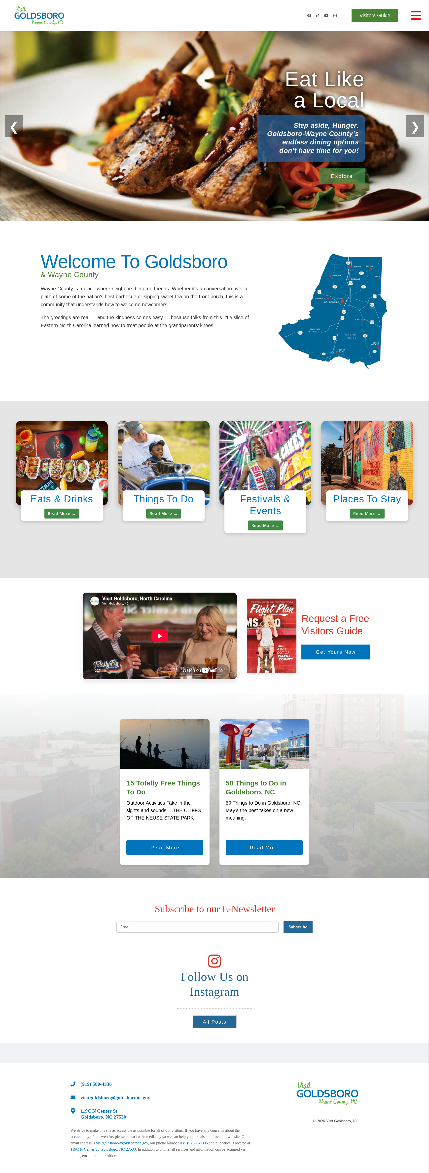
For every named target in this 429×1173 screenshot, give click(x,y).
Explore (342, 176)
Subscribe (298, 927)
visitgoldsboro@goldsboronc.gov (122, 1143)
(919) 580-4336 (195, 1143)
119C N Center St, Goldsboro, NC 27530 (103, 1149)
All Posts (214, 1022)
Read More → (62, 513)
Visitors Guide (374, 15)
